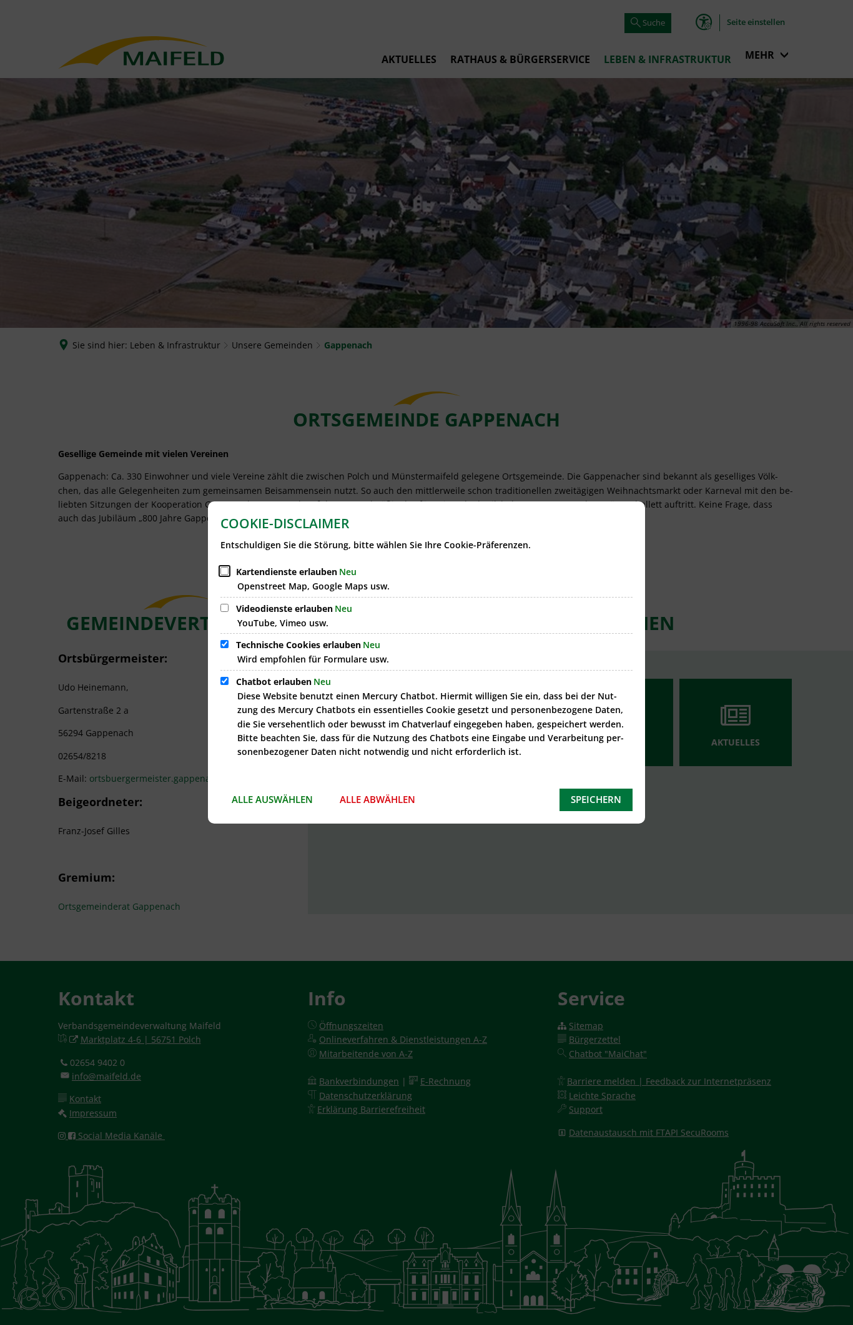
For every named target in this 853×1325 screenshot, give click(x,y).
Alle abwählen (377, 799)
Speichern (596, 799)
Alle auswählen (272, 799)
